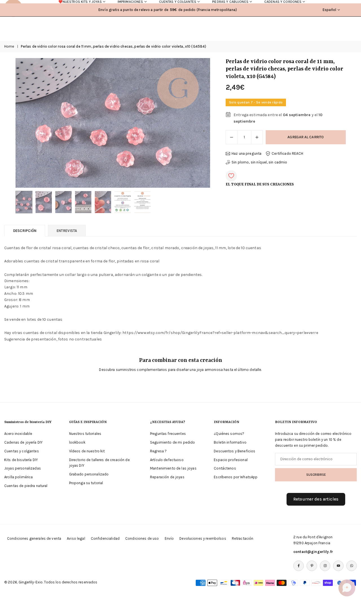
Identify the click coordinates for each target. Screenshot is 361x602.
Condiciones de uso (142, 538)
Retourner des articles (315, 499)
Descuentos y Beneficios (234, 451)
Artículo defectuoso (167, 460)
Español (329, 10)
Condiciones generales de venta (34, 538)
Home (9, 46)
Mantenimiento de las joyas (173, 468)
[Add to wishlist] (231, 176)
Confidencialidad (105, 538)
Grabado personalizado (89, 474)
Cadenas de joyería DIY (23, 442)
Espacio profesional (231, 460)
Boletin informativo (230, 442)
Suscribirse (316, 475)
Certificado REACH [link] (287, 153)
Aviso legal (76, 538)
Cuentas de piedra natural (26, 486)
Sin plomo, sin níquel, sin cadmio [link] (259, 162)
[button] (196, 123)
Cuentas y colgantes (21, 451)
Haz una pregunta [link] (246, 153)
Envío (169, 538)
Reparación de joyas (167, 477)
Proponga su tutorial (86, 483)
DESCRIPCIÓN (24, 231)
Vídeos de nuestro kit (87, 451)
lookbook (77, 442)
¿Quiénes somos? (229, 433)
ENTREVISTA (67, 231)
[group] (113, 123)
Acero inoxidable (18, 433)
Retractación (243, 538)
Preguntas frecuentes (168, 433)
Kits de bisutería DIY (21, 460)
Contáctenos (225, 468)
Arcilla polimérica (18, 477)
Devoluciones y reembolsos (202, 538)
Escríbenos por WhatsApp (235, 477)
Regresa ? (158, 451)
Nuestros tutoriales (85, 433)
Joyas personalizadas (22, 468)
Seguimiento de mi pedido (172, 442)
